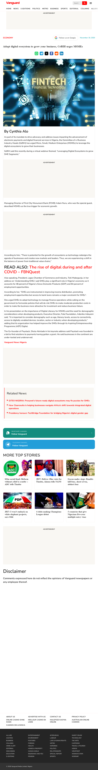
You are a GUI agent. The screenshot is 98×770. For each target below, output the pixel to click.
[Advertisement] (49, 179)
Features (31, 741)
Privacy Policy (79, 717)
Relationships (55, 751)
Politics (36, 9)
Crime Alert (10, 746)
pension (31, 756)
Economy (8, 37)
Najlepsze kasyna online (58, 721)
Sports (64, 9)
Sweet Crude (77, 735)
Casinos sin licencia (15, 725)
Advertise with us (37, 717)
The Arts (75, 741)
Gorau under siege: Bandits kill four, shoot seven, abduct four (80, 481)
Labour (53, 738)
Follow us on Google (67, 38)
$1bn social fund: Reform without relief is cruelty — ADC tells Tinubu (16, 481)
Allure (94, 9)
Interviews (54, 735)
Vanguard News (13, 3)
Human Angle (33, 751)
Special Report (56, 754)
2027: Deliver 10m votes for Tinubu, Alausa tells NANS (49, 480)
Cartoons (76, 743)
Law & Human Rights (58, 741)
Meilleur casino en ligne (37, 721)
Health (31, 746)
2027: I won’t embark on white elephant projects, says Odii (16, 514)
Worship (75, 756)
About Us (10, 717)
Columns (85, 9)
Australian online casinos (80, 721)
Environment (33, 738)
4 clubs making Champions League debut (48, 513)
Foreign (31, 743)
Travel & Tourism (78, 746)
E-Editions (25, 9)
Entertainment (34, 735)
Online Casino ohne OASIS (15, 721)
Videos (74, 748)
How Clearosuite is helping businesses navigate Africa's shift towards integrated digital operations (50, 407)
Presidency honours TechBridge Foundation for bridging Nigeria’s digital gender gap (48, 413)
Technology (77, 738)
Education (10, 754)
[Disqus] (49, 620)
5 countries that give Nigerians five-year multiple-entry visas (77, 514)
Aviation (9, 738)
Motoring (53, 746)
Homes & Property (35, 748)
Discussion (10, 751)
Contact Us (55, 717)
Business (54, 9)
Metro (45, 9)
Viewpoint (76, 751)
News (16, 9)
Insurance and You (35, 754)
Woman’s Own (77, 754)
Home (8, 9)
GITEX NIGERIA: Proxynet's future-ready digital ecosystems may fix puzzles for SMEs (49, 400)
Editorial (74, 9)
